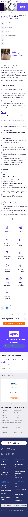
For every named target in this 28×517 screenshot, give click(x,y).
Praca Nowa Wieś (4, 425)
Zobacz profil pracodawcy (13, 346)
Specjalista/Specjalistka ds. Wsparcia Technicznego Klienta (14, 359)
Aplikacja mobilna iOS (6, 502)
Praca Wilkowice (4, 430)
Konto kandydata (5, 470)
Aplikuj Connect (19, 494)
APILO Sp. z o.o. (13, 18)
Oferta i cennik (18, 461)
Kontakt (17, 486)
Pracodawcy (4, 464)
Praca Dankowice (18, 427)
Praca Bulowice (17, 430)
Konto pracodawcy (20, 468)
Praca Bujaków (4, 410)
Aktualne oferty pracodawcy (14, 323)
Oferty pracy (4, 461)
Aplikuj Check (18, 492)
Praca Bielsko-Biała (5, 420)
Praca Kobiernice (4, 412)
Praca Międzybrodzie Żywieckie (5, 433)
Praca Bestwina (17, 422)
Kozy (16, 12)
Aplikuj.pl (3, 12)
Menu (24, 1)
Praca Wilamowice (18, 420)
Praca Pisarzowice (18, 410)
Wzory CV (3, 488)
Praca (7, 12)
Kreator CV (4, 485)
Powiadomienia (5, 477)
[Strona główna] (6, 1)
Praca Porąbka (17, 415)
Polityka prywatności (20, 489)
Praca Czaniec (17, 425)
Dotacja (17, 497)
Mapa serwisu (18, 500)
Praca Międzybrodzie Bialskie (7, 422)
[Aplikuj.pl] (14, 443)
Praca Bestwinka (4, 427)
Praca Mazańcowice (18, 432)
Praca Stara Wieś (4, 417)
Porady (3, 467)
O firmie (17, 483)
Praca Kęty (16, 417)
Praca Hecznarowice (5, 415)
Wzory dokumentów (6, 490)
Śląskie (11, 12)
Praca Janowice (17, 412)
